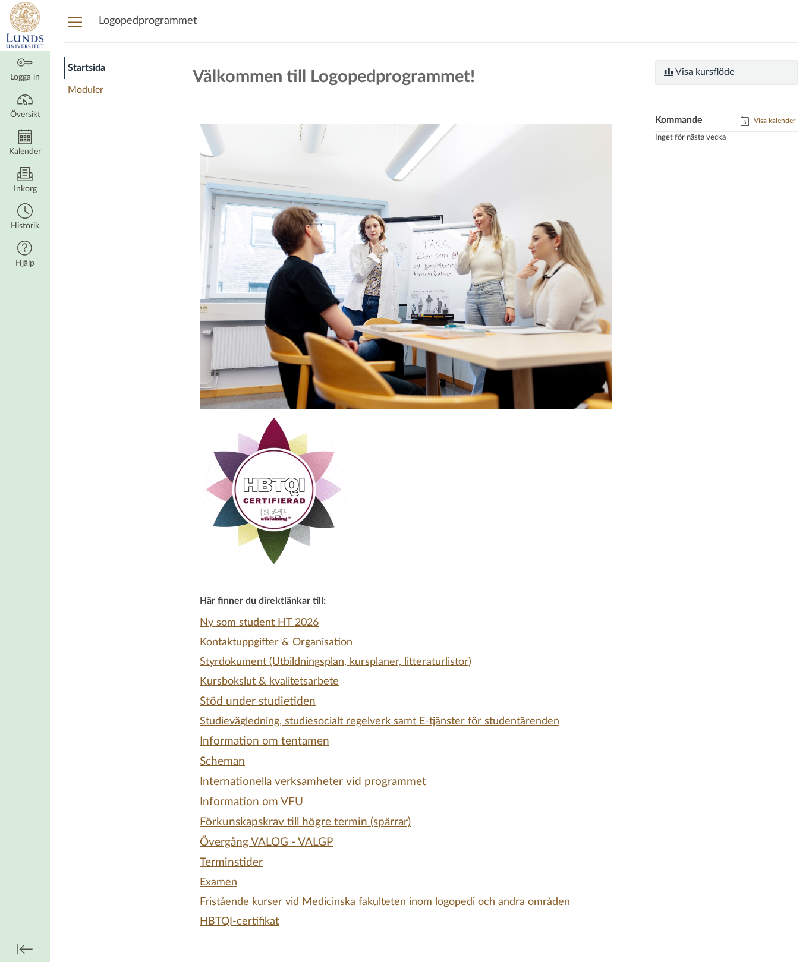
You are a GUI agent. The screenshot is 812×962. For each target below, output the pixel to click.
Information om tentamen (264, 741)
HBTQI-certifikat (239, 921)
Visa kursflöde (703, 72)
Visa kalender (773, 120)
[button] (25, 217)
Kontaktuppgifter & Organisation (276, 642)
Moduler (85, 89)
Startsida (86, 67)
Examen (218, 882)
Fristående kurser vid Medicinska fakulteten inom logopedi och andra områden (385, 902)
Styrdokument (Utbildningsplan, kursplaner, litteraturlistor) (335, 662)
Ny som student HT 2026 (259, 622)
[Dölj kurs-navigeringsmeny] (75, 21)
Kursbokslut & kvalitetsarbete (269, 681)
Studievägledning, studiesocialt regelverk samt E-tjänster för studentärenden (379, 721)
